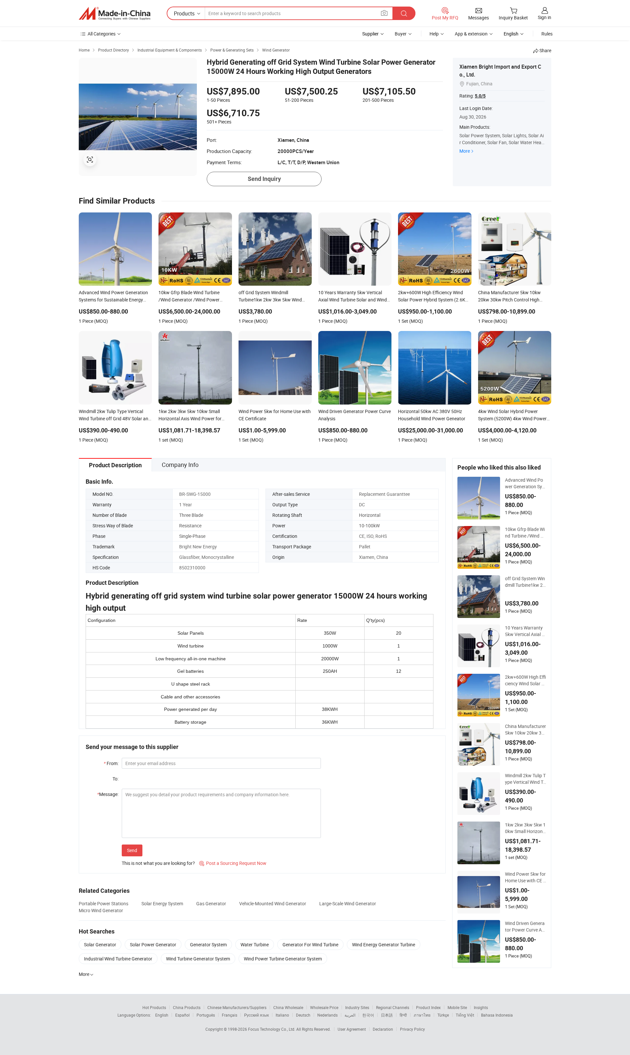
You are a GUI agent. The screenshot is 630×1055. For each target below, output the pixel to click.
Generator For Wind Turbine (310, 944)
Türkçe (443, 1015)
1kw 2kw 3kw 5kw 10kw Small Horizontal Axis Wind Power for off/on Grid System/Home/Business (525, 828)
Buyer (401, 34)
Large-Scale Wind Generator (347, 903)
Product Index (428, 1007)
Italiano (282, 1015)
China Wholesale (288, 1007)
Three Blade (191, 515)
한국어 (368, 1015)
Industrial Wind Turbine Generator (118, 959)
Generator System (208, 944)
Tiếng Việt (465, 1015)
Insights (481, 1007)
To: (115, 779)
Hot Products (154, 1007)
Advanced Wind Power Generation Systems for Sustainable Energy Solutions (525, 483)
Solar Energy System (162, 903)
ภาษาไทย (422, 1015)
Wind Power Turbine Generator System (283, 959)
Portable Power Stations (103, 903)
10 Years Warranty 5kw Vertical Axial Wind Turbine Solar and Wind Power (525, 631)
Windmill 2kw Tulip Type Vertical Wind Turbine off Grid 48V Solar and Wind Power (525, 778)
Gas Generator (211, 903)
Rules (547, 34)
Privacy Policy (412, 1029)
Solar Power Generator (153, 944)
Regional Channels (392, 1007)
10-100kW (369, 525)
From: (111, 763)
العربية (350, 1015)
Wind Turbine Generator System (198, 959)
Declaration (383, 1029)
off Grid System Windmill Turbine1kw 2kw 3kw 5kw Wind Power (525, 581)
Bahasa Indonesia (497, 1015)
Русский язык (256, 1015)
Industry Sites (357, 1007)
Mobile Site (457, 1007)
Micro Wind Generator (101, 910)
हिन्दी (403, 1015)
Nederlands (327, 1015)
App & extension (471, 34)
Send (132, 850)
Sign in (544, 17)
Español (182, 1015)
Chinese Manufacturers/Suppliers (236, 1007)
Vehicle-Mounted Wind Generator (272, 903)
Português (206, 1015)
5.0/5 (480, 96)
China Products (186, 1007)
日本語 (387, 1015)
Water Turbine (255, 944)
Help (434, 34)
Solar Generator (100, 944)
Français (229, 1015)
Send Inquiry (264, 178)
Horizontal (369, 515)
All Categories (102, 34)
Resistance (190, 525)
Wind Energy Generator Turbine (383, 944)
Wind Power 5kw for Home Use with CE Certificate (525, 877)
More (464, 151)
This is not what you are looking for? (158, 863)
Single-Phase (192, 536)
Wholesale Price (324, 1007)
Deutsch (303, 1015)
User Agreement (352, 1029)
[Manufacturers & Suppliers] (114, 13)
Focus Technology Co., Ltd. (272, 1029)
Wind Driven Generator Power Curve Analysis (525, 926)
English (161, 1015)
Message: (107, 794)
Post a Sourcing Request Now (232, 863)
